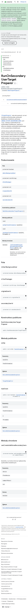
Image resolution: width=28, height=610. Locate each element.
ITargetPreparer (6, 115)
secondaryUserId (7, 200)
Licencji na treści (19, 527)
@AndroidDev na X (5, 562)
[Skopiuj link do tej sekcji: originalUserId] (12, 291)
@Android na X (4, 559)
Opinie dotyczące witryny (8, 603)
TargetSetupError (8, 381)
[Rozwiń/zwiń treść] (10, 56)
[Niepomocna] (20, 52)
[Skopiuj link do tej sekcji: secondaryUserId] (14, 303)
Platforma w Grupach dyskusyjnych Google (11, 569)
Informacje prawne (21, 599)
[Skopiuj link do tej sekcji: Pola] (6, 263)
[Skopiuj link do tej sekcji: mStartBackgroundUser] (18, 267)
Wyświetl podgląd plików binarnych (9, 548)
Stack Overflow (5, 591)
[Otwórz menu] (2, 2)
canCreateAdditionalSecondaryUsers (16, 245)
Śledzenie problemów (6, 593)
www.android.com (5, 586)
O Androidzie (4, 599)
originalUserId (7, 191)
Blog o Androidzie (5, 564)
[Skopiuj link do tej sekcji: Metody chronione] (18, 441)
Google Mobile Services (6, 588)
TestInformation (11, 225)
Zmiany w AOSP (17, 26)
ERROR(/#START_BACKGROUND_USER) (12, 121)
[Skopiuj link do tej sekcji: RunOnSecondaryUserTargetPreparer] (8, 324)
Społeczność (12, 599)
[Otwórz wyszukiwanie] (15, 2)
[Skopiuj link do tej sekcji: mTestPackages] (13, 279)
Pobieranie (3, 546)
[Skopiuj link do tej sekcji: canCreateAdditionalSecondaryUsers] (2, 447)
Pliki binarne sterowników (7, 553)
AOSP (2, 49)
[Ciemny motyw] (26, 271)
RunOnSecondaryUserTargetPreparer (13, 211)
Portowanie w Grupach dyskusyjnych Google (11, 575)
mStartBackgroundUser (9, 173)
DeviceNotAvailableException (11, 374)
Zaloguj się (23, 1)
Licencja (4, 601)
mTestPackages (7, 182)
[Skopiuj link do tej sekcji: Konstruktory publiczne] (22, 318)
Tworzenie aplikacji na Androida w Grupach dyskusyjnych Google (11, 572)
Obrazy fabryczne (5, 551)
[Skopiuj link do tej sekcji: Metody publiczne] (18, 338)
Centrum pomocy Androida (7, 581)
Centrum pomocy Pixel (6, 584)
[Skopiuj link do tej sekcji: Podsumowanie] (15, 160)
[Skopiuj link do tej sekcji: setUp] (6, 343)
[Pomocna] (18, 52)
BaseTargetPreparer (13, 90)
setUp (4, 225)
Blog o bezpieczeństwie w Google (9, 566)
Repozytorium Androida (7, 541)
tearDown (5, 232)
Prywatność (10, 601)
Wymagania (4, 543)
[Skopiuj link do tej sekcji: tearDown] (9, 389)
